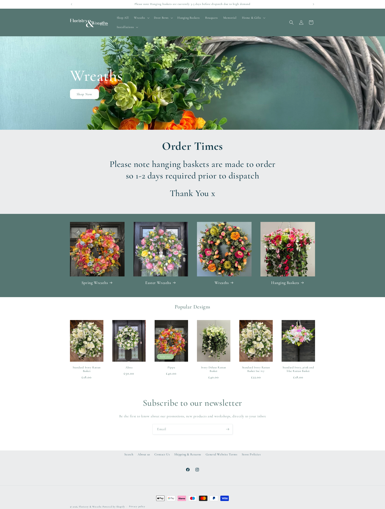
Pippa (171, 367)
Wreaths (222, 282)
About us (144, 454)
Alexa (128, 367)
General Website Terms (222, 454)
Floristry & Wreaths (90, 506)
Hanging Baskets (285, 282)
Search (128, 454)
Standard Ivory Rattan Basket (87, 369)
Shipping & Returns (187, 454)
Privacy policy (137, 506)
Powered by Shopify (113, 506)
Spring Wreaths (95, 282)
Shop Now (84, 94)
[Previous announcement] (71, 4)
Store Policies (251, 454)
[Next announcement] (313, 4)
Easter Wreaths (158, 282)
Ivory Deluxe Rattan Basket (213, 369)
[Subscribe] (227, 429)
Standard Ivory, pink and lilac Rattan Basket (298, 369)
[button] (141, 17)
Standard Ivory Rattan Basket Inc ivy (256, 369)
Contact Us (162, 454)
